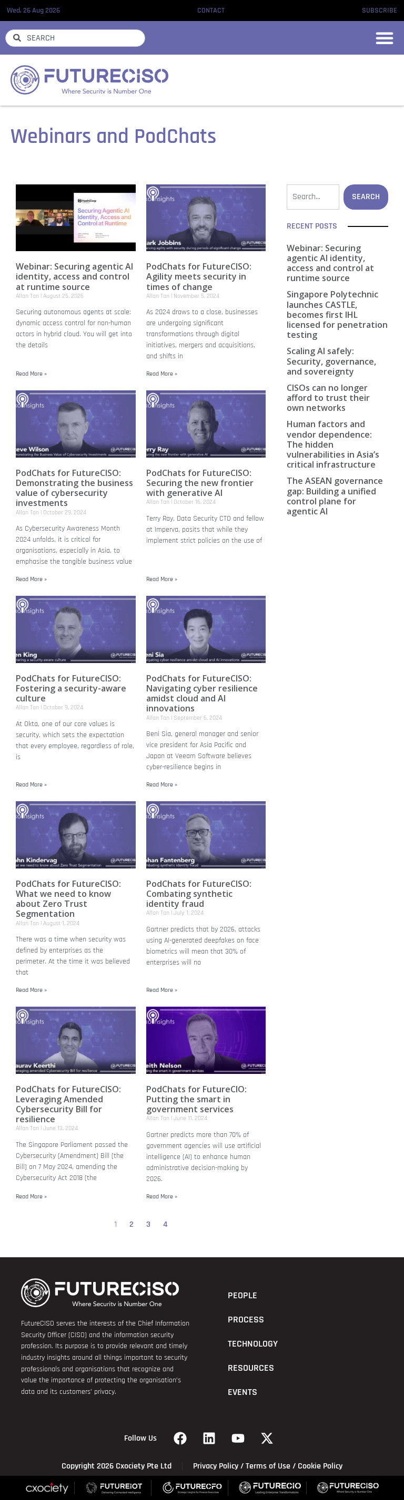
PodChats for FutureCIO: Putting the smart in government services (196, 1099)
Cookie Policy (320, 1466)
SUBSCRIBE (379, 10)
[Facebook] (180, 1438)
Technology (253, 1344)
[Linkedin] (209, 1438)
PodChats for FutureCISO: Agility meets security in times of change (198, 276)
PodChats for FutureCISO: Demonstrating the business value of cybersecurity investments (74, 488)
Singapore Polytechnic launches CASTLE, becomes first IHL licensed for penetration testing (337, 314)
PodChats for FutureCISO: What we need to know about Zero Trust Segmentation (68, 899)
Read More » (31, 374)
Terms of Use (268, 1466)
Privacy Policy (215, 1466)
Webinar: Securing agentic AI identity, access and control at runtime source (74, 276)
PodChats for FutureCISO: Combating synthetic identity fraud (198, 893)
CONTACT (211, 10)
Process (246, 1320)
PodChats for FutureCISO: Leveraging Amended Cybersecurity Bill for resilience (68, 1104)
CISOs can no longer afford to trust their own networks (328, 397)
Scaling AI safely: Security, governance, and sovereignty (331, 361)
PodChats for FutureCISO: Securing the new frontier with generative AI (200, 483)
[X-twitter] (267, 1438)
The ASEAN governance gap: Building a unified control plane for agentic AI (335, 496)
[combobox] (75, 38)
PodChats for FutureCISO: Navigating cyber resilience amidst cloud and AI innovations (202, 694)
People (242, 1295)
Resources (251, 1368)
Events (242, 1392)
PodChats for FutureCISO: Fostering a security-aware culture (71, 688)
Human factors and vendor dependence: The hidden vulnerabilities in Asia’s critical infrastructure (333, 444)
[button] (384, 38)
